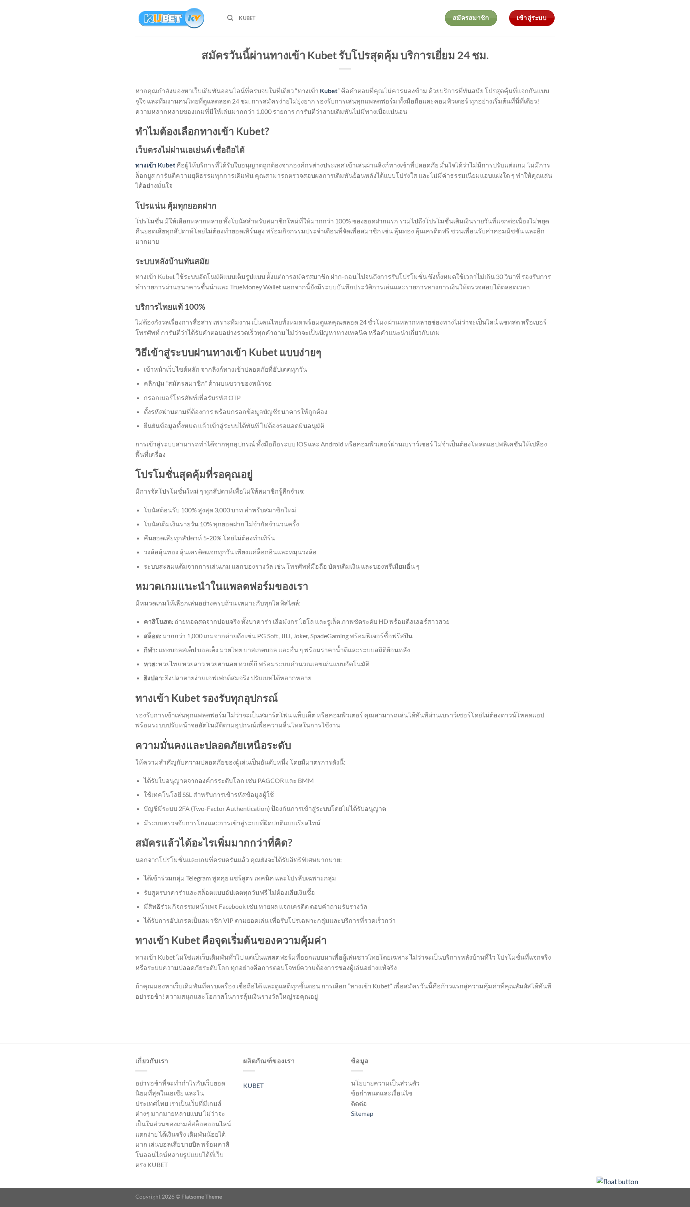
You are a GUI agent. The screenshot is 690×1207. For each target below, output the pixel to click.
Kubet (328, 90)
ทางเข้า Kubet (155, 165)
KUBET (247, 18)
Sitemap (362, 1113)
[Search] (230, 18)
